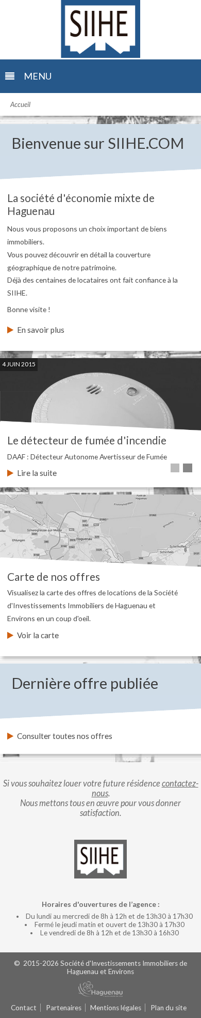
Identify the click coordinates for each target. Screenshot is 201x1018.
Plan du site (168, 1008)
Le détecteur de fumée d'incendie (86, 440)
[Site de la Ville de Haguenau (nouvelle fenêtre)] (100, 989)
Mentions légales (115, 1008)
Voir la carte (38, 635)
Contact (24, 1008)
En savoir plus (40, 329)
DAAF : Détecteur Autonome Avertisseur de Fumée (87, 456)
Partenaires (63, 1008)
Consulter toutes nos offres (64, 736)
